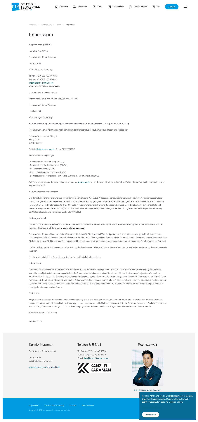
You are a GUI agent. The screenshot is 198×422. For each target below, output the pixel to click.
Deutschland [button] (118, 7)
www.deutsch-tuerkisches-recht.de (44, 86)
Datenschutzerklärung (54, 405)
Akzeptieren (151, 415)
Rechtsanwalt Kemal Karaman (147, 390)
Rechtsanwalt (88, 405)
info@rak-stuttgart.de (45, 149)
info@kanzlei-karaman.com (41, 83)
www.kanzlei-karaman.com (73, 228)
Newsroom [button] (82, 7)
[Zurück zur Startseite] (25, 6)
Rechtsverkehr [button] (140, 7)
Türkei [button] (100, 7)
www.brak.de (84, 182)
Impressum (34, 405)
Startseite (63, 7)
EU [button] (158, 7)
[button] (185, 6)
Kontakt (172, 7)
